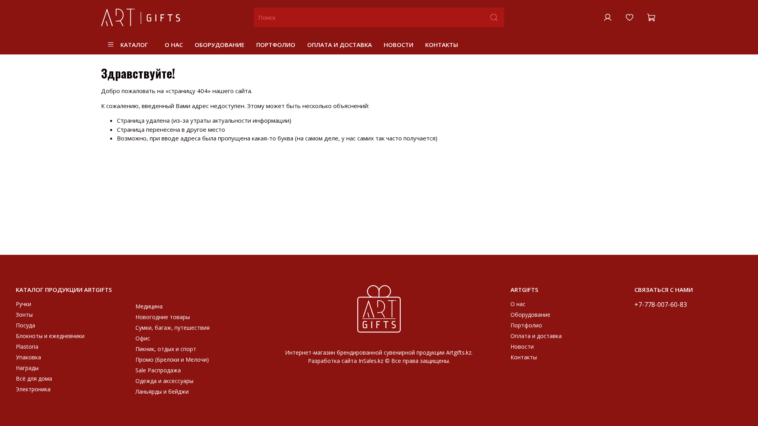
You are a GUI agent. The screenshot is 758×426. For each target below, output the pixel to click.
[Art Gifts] (379, 308)
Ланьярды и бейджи (162, 391)
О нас (174, 45)
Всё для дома (34, 378)
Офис (142, 338)
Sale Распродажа (158, 370)
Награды (27, 368)
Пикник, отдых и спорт (165, 349)
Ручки (23, 304)
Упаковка (28, 357)
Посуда (25, 325)
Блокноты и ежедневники (50, 336)
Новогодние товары (162, 317)
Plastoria (27, 346)
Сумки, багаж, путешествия (172, 327)
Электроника (33, 389)
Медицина (149, 306)
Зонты (24, 314)
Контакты (441, 45)
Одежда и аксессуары (164, 381)
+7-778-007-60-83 (660, 304)
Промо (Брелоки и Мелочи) (172, 359)
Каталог (134, 45)
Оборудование (219, 45)
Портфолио (275, 45)
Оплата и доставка (339, 45)
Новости (398, 45)
